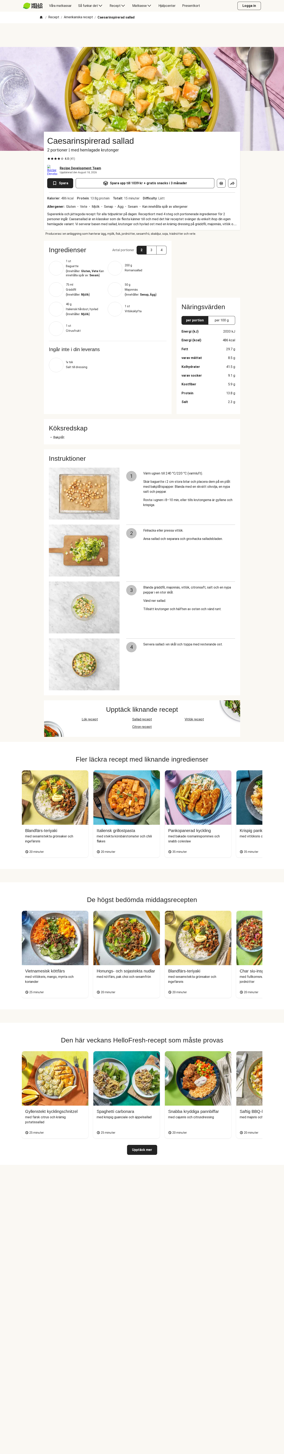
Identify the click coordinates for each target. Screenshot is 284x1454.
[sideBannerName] (208, 267)
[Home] (41, 17)
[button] (108, 250)
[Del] (232, 183)
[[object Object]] (221, 183)
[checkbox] (49, 158)
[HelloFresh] (32, 6)
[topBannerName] (142, 35)
